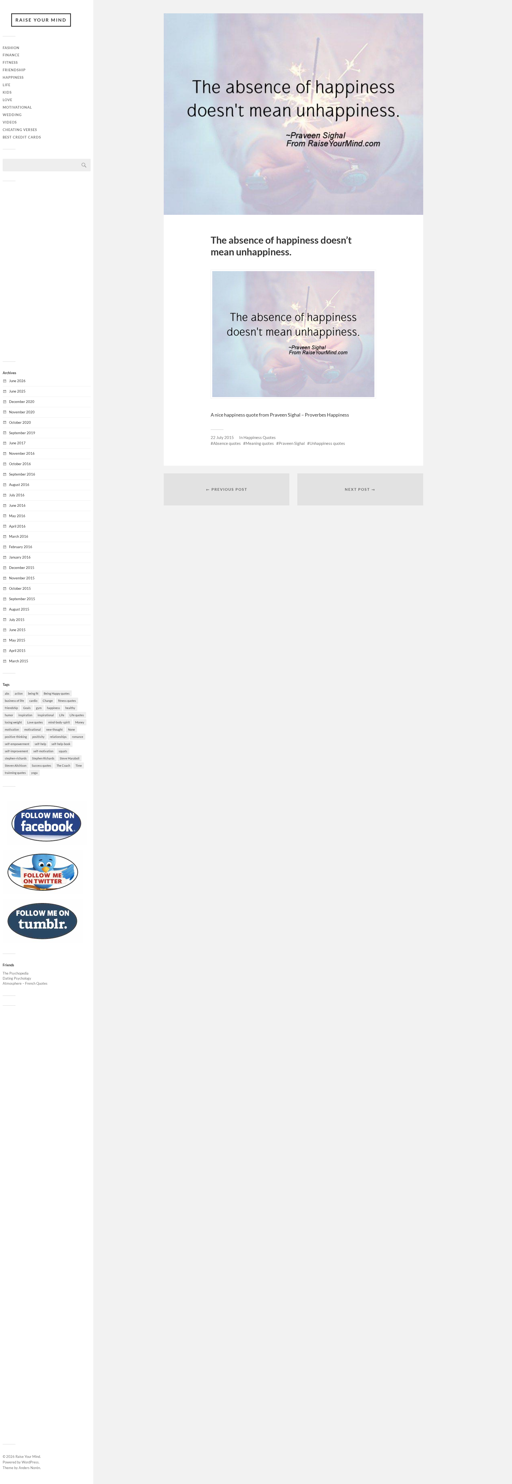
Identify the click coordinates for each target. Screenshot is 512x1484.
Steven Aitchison (15, 765)
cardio (33, 700)
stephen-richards (16, 758)
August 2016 (19, 484)
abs (7, 693)
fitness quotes (67, 700)
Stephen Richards (43, 758)
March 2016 (18, 536)
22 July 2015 (222, 437)
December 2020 (21, 401)
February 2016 (20, 547)
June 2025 (17, 391)
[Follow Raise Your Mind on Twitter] (43, 893)
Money (79, 722)
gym (39, 708)
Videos (10, 122)
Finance (11, 55)
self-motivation (43, 751)
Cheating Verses (20, 130)
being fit (33, 693)
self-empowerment (17, 744)
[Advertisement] (47, 271)
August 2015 (19, 609)
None (71, 729)
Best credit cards (22, 137)
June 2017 (17, 443)
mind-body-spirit (59, 722)
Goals (27, 708)
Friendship (14, 70)
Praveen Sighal (292, 443)
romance (77, 736)
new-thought (54, 729)
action (19, 693)
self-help (40, 744)
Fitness (10, 62)
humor (9, 715)
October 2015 (20, 588)
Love (7, 100)
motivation (12, 729)
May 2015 (17, 640)
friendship (11, 708)
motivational (32, 729)
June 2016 (17, 505)
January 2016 (20, 557)
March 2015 (18, 661)
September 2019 (22, 433)
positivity (38, 736)
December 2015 (21, 567)
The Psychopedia (16, 973)
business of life (14, 700)
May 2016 (17, 516)
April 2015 (17, 650)
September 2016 (22, 474)
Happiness (13, 77)
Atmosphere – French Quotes (25, 983)
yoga (34, 772)
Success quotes (41, 765)
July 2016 (17, 495)
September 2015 (22, 599)
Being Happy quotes (57, 693)
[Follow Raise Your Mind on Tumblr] (43, 941)
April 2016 (17, 526)
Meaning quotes (260, 443)
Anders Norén (29, 1468)
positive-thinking (16, 736)
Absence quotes (227, 443)
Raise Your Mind (41, 20)
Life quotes (77, 715)
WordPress (30, 1462)
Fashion (11, 48)
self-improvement (16, 751)
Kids (7, 92)
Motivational (17, 107)
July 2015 (17, 620)
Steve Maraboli (69, 758)
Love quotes (35, 722)
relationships (58, 736)
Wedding (12, 115)
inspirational (46, 715)
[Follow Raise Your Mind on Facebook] (47, 844)
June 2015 (17, 630)
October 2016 (20, 464)
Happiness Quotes (259, 437)
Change (48, 700)
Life (6, 85)
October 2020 (20, 422)
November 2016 (22, 453)
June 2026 (17, 381)
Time (78, 765)
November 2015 (22, 578)
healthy (70, 708)
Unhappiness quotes (327, 443)
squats (63, 751)
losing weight (13, 722)
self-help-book (60, 744)
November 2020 (22, 412)
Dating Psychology (17, 978)
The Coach (63, 765)
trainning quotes (15, 772)
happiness (53, 708)
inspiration (25, 715)
